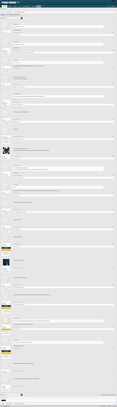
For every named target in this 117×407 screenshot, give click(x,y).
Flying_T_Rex (16, 86)
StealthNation (5, 137)
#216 (113, 302)
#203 (113, 68)
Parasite (15, 304)
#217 (113, 326)
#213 (113, 244)
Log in (114, 0)
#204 (113, 84)
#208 (113, 156)
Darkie (15, 287)
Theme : (5, 406)
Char (21, 15)
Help (113, 406)
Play (20, 6)
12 (23, 18)
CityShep (4, 244)
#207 (113, 136)
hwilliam (15, 34)
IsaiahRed (4, 268)
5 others (29, 52)
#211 (113, 209)
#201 (113, 32)
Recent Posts (3, 8)
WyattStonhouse (17, 52)
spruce (4, 326)
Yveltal (4, 156)
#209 (113, 175)
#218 (113, 348)
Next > (26, 18)
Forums (4, 6)
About (15, 6)
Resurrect (16, 329)
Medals (10, 6)
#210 (113, 193)
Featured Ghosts (26, 6)
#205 (113, 102)
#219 (113, 370)
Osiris (4, 67)
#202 (113, 50)
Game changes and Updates (11, 15)
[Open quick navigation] (115, 12)
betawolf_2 (5, 371)
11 (21, 18)
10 (19, 18)
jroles (4, 32)
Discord (38, 6)
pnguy (4, 119)
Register (113, 6)
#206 (113, 119)
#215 (113, 284)
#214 (113, 267)
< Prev (7, 18)
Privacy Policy (109, 406)
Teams (33, 6)
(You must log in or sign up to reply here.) (108, 394)
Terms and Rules (103, 406)
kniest (22, 52)
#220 (113, 386)
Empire (4, 173)
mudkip (24, 52)
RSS (115, 406)
